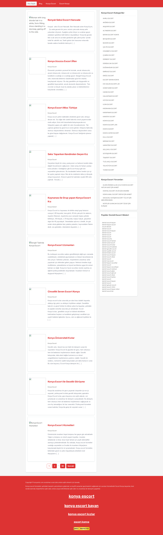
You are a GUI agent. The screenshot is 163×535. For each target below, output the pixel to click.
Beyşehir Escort (109, 39)
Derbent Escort (109, 59)
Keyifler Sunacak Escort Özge (115, 203)
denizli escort (106, 229)
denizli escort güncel (109, 273)
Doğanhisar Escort (111, 67)
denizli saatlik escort (109, 251)
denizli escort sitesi (108, 257)
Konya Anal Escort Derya (113, 194)
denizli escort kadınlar (109, 247)
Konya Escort (51, 4)
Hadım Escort (108, 92)
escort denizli (106, 227)
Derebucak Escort (110, 63)
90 (63, 466)
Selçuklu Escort (110, 149)
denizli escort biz (107, 291)
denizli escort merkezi (109, 269)
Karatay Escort (109, 116)
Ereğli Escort (108, 76)
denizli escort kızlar (108, 245)
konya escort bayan (81, 506)
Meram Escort (108, 141)
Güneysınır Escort (110, 88)
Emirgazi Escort (109, 71)
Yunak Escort (108, 170)
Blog (40, 4)
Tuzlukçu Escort (110, 162)
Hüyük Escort (108, 100)
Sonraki (71, 466)
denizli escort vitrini (108, 287)
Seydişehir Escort (110, 153)
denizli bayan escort (109, 225)
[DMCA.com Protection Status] (82, 530)
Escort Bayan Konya (111, 80)
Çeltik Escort (108, 47)
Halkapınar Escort (110, 96)
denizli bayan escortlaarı (110, 267)
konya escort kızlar (81, 514)
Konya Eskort (52, 207)
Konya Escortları (110, 125)
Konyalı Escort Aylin (111, 191)
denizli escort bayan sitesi (110, 289)
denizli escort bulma (109, 277)
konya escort (81, 496)
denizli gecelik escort (109, 249)
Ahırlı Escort (108, 18)
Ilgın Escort (108, 104)
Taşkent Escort (109, 157)
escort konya (81, 521)
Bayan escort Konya (111, 35)
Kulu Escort (108, 137)
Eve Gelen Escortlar (111, 84)
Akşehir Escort (109, 26)
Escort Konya (64, 4)
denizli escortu (107, 239)
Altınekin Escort (109, 30)
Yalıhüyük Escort (110, 166)
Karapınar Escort (110, 112)
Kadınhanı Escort (110, 108)
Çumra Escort (108, 55)
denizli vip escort (107, 261)
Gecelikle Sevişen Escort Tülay (115, 198)
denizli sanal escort (108, 243)
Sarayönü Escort (110, 145)
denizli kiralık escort (109, 253)
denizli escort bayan (109, 222)
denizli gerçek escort (109, 285)
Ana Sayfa (31, 4)
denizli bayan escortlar (109, 263)
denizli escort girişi (108, 271)
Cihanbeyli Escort (110, 51)
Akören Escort (109, 22)
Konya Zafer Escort (111, 133)
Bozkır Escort (108, 43)
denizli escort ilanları (109, 241)
